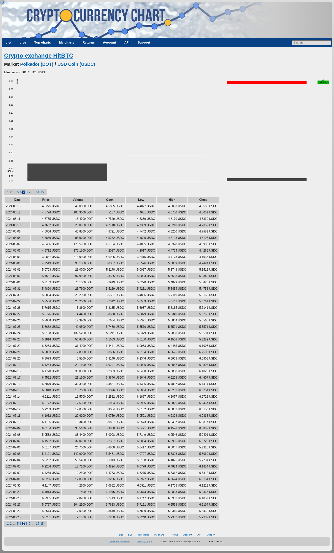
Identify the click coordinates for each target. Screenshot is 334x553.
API (127, 42)
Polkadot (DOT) (36, 64)
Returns (88, 42)
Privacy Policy (144, 541)
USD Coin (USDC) (76, 64)
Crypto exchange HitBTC (38, 55)
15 (42, 192)
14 (37, 192)
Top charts (42, 42)
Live (23, 42)
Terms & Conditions (119, 541)
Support (144, 42)
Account (109, 42)
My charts (66, 42)
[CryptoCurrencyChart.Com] (167, 20)
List (8, 42)
